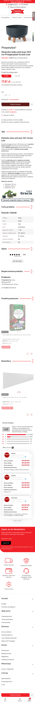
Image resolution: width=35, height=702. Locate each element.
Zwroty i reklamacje (7, 669)
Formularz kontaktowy (8, 607)
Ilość (2, 92)
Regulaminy (5, 656)
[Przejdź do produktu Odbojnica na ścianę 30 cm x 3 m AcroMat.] (17, 380)
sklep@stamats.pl (13, 4)
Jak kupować (5, 650)
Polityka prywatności (7, 659)
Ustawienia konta (6, 616)
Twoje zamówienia (7, 619)
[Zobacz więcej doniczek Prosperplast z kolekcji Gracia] (17, 201)
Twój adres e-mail (6, 539)
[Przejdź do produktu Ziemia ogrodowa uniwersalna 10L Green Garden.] (17, 317)
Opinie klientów (5, 678)
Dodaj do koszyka (15, 104)
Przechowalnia (5, 622)
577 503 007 (24, 4)
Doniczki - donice (17, 17)
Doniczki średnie (28, 17)
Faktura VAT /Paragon (8, 641)
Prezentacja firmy (6, 681)
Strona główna (5, 17)
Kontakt (3, 604)
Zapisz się (6, 543)
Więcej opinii (18, 521)
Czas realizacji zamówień (9, 638)
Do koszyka (6, 347)
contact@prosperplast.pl (8, 288)
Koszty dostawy (6, 632)
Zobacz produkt (7, 408)
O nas (3, 684)
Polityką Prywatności (6, 548)
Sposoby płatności (7, 635)
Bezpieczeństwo (6, 653)
